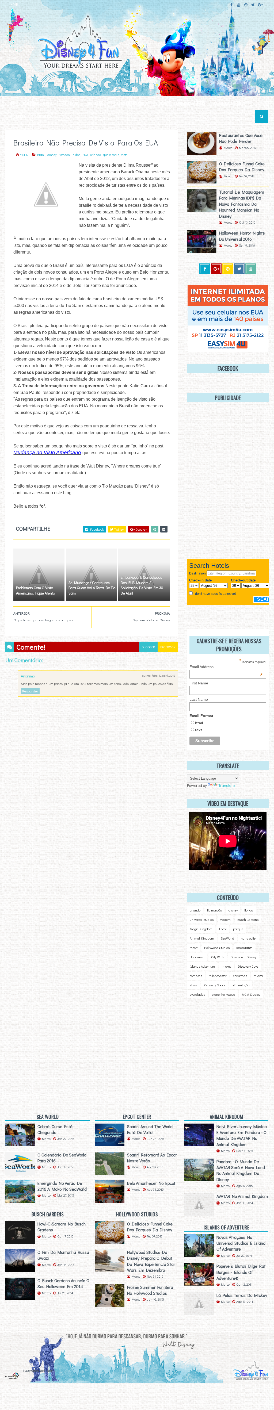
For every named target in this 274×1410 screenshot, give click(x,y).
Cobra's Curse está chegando (55, 1129)
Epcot (222, 929)
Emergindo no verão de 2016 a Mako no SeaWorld (62, 1186)
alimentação (240, 985)
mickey (226, 966)
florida (248, 910)
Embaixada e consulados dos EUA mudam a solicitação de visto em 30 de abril (142, 585)
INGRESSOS (96, 103)
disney (51, 154)
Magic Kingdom (201, 929)
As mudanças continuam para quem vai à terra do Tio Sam (91, 588)
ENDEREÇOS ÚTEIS (191, 103)
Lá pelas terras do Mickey (241, 1295)
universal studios (202, 919)
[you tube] (250, 268)
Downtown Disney (243, 957)
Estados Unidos (69, 154)
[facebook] (231, 4)
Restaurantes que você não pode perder (240, 138)
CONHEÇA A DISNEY (229, 103)
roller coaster (217, 976)
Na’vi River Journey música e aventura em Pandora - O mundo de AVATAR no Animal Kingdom (241, 1135)
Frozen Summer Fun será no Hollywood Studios (150, 1290)
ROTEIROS (70, 103)
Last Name (198, 699)
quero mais (111, 154)
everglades (197, 994)
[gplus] (260, 4)
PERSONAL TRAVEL (38, 103)
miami (258, 976)
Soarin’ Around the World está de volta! (150, 1129)
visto (124, 154)
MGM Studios (251, 994)
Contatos (43, 116)
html (199, 723)
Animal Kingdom (202, 938)
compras (196, 976)
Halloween (197, 957)
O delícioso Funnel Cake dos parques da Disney (242, 166)
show (193, 985)
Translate (226, 785)
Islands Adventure (202, 966)
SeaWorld (227, 938)
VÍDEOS (161, 103)
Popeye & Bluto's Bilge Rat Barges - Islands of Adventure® (241, 1272)
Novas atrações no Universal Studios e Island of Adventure (240, 1243)
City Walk (217, 957)
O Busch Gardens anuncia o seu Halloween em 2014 (63, 1283)
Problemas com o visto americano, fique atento (35, 590)
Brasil (41, 154)
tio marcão (214, 910)
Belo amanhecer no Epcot (151, 1183)
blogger (148, 647)
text (198, 730)
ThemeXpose (13, 1371)
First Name (198, 683)
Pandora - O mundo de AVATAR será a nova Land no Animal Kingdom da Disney (240, 1170)
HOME (14, 4)
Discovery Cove (248, 966)
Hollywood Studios (217, 947)
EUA (85, 154)
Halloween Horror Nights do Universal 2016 (242, 236)
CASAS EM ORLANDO (130, 103)
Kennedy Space (214, 985)
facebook (168, 647)
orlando (95, 154)
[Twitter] (239, 268)
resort (193, 947)
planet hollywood (223, 994)
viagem (225, 919)
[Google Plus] (216, 268)
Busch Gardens (247, 919)
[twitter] (253, 4)
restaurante (244, 947)
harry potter (249, 938)
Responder (30, 691)
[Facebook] (204, 268)
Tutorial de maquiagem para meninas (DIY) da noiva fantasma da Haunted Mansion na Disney (241, 204)
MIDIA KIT (18, 116)
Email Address (226, 667)
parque (238, 929)
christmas (240, 976)
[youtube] (239, 4)
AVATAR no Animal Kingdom (242, 1196)
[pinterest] (246, 4)
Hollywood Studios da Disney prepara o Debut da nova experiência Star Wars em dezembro (151, 1261)
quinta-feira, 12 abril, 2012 (158, 675)
